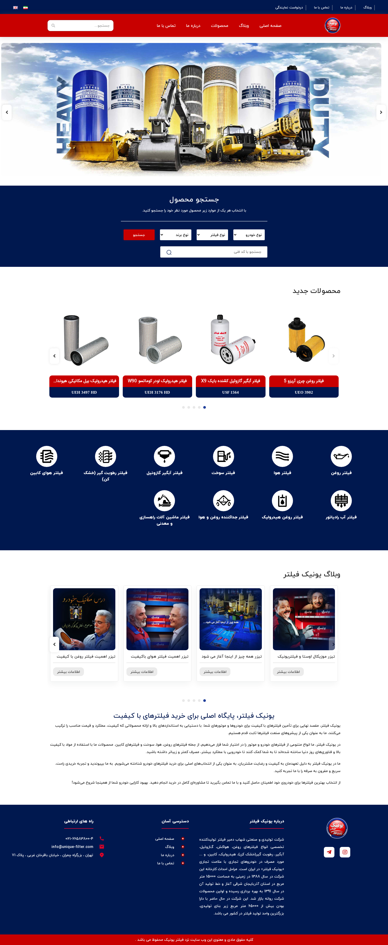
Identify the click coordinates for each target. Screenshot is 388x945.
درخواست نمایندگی (289, 7)
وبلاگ (367, 7)
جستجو (139, 235)
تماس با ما (321, 7)
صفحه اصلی (270, 25)
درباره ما (346, 7)
